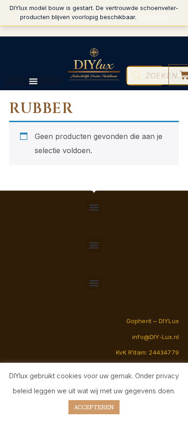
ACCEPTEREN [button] (94, 407)
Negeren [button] (153, 16)
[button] (94, 207)
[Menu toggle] (33, 81)
